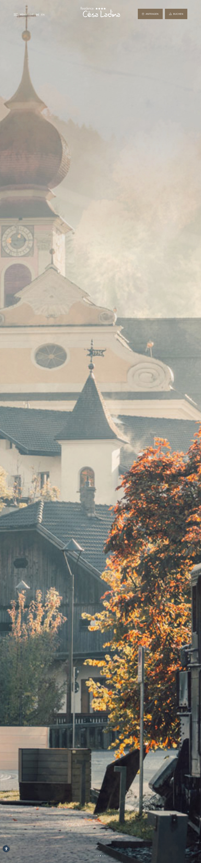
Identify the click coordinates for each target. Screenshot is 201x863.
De (37, 15)
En (43, 15)
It (33, 15)
